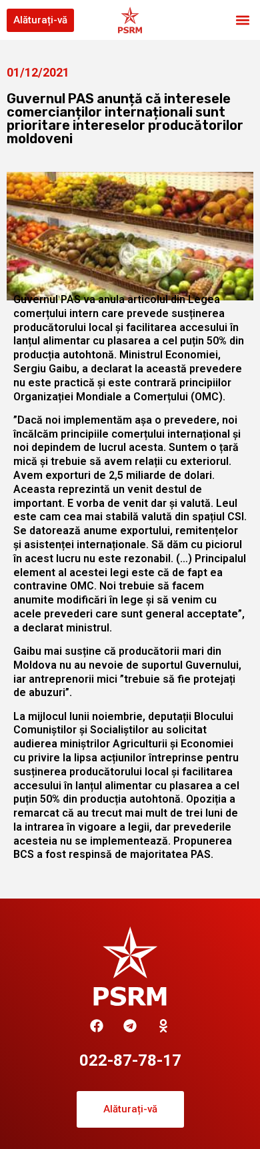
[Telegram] (130, 1025)
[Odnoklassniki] (163, 1025)
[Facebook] (96, 1025)
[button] (242, 20)
